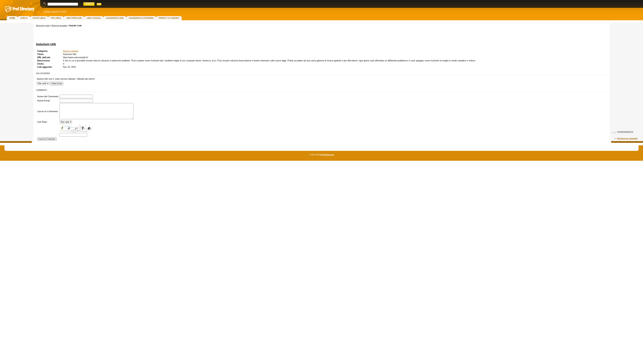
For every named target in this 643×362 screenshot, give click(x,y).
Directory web (42, 25)
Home (12, 18)
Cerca (24, 18)
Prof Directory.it (327, 155)
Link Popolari (74, 18)
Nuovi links (39, 18)
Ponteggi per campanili (627, 138)
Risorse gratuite (59, 25)
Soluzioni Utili (46, 44)
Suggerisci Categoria (141, 18)
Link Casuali (94, 18)
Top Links (56, 18)
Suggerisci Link (115, 18)
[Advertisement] (16, 78)
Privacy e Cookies (169, 18)
